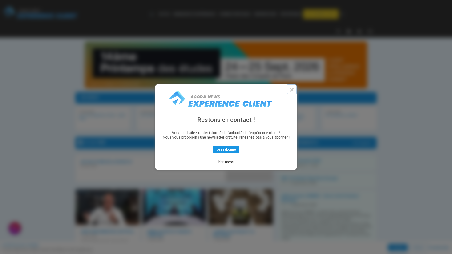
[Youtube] (359, 31)
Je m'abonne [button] (226, 149)
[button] (321, 14)
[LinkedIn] (349, 31)
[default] (152, 14)
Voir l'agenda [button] (362, 143)
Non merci (226, 162)
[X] (338, 31)
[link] (164, 14)
